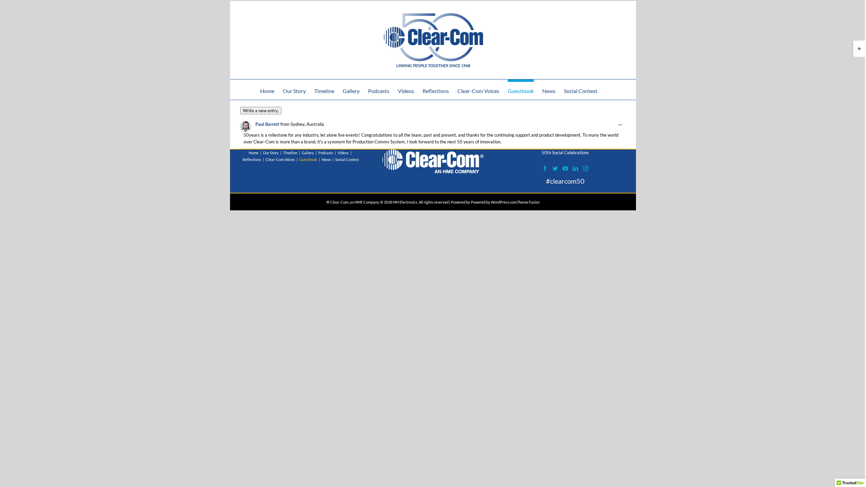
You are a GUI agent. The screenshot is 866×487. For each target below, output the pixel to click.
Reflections (252, 159)
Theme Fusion (528, 202)
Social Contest (347, 159)
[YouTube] (565, 168)
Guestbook (308, 159)
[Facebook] (545, 168)
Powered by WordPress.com (494, 202)
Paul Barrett (267, 124)
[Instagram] (585, 168)
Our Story (271, 152)
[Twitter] (555, 168)
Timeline (290, 152)
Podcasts (325, 152)
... (622, 125)
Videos (343, 152)
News (326, 159)
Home (253, 152)
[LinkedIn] (575, 168)
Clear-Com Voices (280, 159)
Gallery (308, 152)
